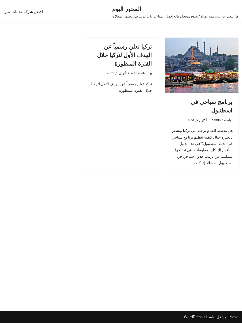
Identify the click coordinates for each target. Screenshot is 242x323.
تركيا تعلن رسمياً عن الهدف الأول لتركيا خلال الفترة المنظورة (124, 55)
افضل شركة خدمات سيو (23, 12)
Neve (233, 317)
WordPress (193, 317)
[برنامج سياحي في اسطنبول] (201, 65)
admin (216, 120)
